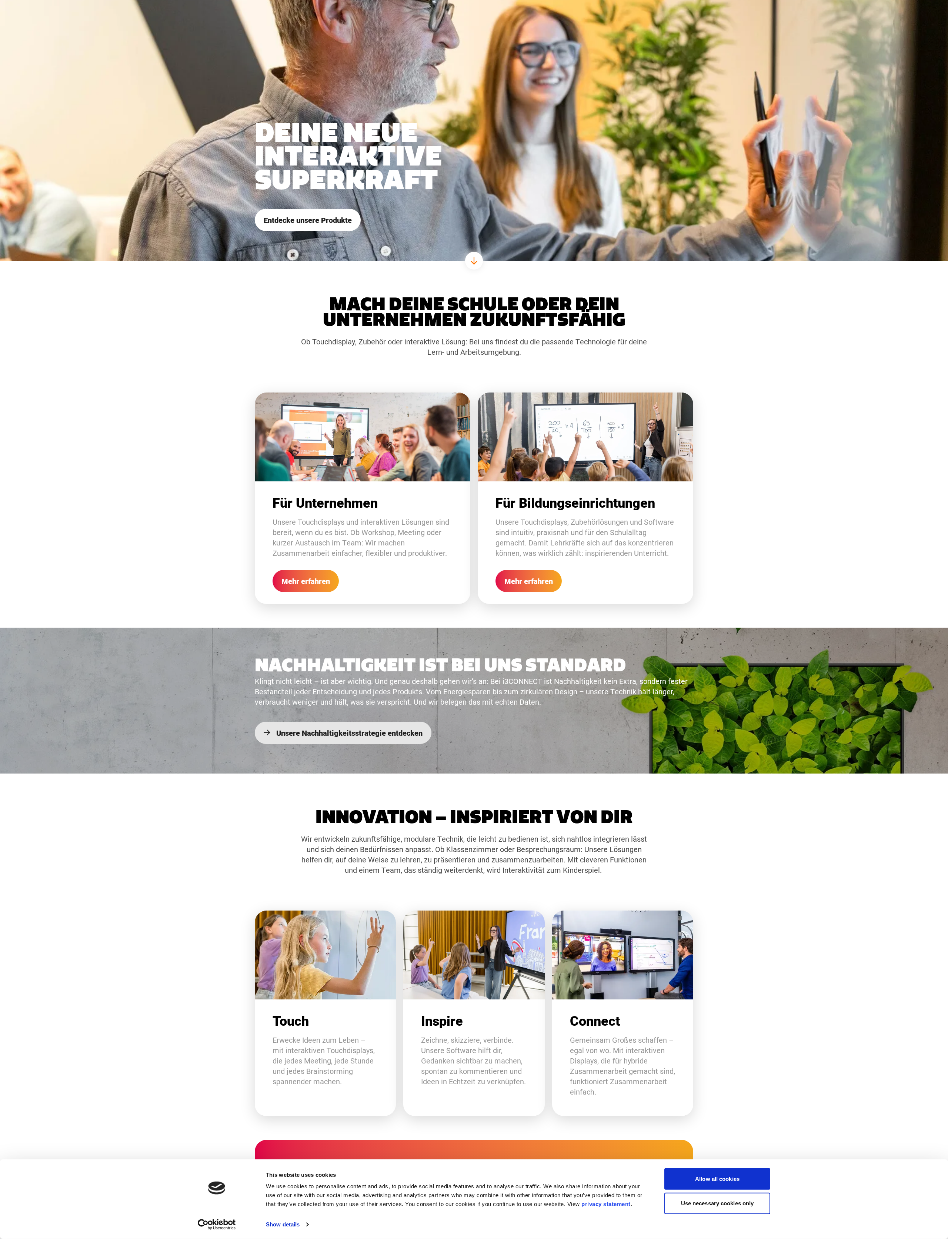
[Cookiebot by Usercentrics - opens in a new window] (216, 1224)
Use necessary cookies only (717, 1203)
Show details (283, 1224)
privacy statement (606, 1204)
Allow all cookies (717, 1179)
